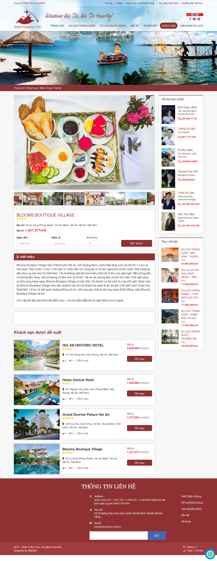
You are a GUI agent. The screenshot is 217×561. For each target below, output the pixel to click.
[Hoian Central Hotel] (37, 390)
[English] (194, 14)
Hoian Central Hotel (78, 379)
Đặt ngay (139, 358)
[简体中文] (200, 14)
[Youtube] (194, 19)
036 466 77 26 (189, 118)
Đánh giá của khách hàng (140, 3)
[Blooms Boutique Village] (37, 459)
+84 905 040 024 (190, 204)
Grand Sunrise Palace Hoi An (85, 414)
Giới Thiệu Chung (191, 496)
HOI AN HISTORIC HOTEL (83, 345)
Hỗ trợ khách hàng (192, 502)
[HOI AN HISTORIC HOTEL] (37, 355)
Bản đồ (185, 515)
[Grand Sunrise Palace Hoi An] (37, 424)
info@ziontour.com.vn (107, 526)
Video (120, 3)
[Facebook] (190, 19)
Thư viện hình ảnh (168, 3)
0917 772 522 (188, 136)
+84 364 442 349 (190, 225)
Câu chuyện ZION (191, 508)
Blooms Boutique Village (82, 448)
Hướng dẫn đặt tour (192, 3)
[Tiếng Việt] (189, 14)
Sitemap (186, 521)
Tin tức (109, 3)
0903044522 (188, 179)
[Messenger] (198, 19)
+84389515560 (189, 161)
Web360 (32, 550)
